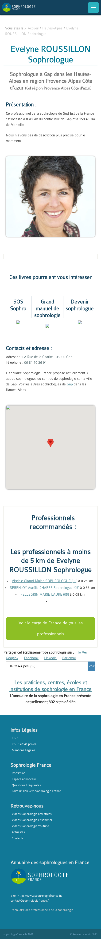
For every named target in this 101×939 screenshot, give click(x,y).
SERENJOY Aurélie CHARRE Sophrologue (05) (44, 588)
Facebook (31, 658)
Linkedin (50, 658)
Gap (70, 384)
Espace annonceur (24, 779)
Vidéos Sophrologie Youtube (30, 826)
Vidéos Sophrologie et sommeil (32, 820)
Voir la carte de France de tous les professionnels (51, 628)
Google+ (12, 658)
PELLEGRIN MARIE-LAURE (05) (44, 595)
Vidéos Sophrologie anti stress (32, 814)
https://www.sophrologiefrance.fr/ (40, 895)
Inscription (18, 773)
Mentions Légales (23, 750)
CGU (15, 738)
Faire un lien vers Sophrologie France (36, 791)
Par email (69, 658)
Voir (91, 666)
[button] (50, 443)
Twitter (82, 652)
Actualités (18, 832)
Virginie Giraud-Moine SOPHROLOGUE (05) (44, 581)
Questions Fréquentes (26, 785)
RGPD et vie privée (24, 744)
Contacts (17, 838)
